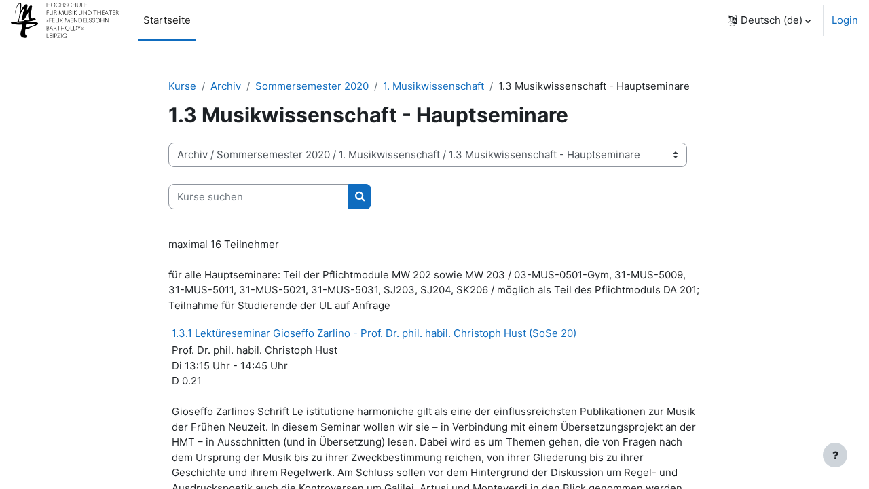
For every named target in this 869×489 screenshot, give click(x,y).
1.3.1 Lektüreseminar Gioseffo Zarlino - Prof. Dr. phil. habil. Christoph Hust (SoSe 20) (374, 333)
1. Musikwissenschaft (433, 85)
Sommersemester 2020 (312, 85)
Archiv (225, 85)
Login (845, 20)
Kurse (182, 85)
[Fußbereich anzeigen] (835, 455)
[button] (769, 20)
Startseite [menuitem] (167, 20)
